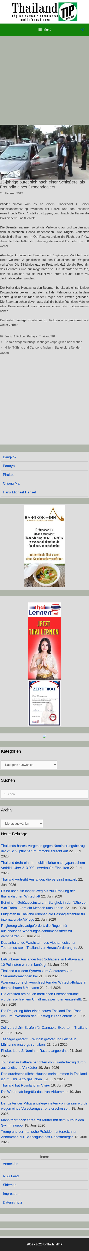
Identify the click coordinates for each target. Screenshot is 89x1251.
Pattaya (32, 336)
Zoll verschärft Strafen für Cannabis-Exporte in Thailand (44, 1028)
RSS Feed (11, 1176)
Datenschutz (12, 1202)
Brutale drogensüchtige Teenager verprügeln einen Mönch (43, 342)
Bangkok (9, 457)
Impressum (11, 1194)
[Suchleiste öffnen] (83, 30)
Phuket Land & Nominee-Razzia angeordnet (35, 1051)
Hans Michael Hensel (19, 492)
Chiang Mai (11, 483)
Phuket (8, 475)
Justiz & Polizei (15, 336)
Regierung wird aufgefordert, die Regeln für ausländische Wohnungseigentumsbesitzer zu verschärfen (36, 931)
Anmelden (10, 1164)
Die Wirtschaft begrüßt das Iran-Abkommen (34, 1092)
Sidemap (9, 1185)
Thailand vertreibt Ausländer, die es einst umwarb (39, 879)
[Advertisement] (44, 80)
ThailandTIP (47, 336)
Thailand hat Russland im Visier (25, 1085)
